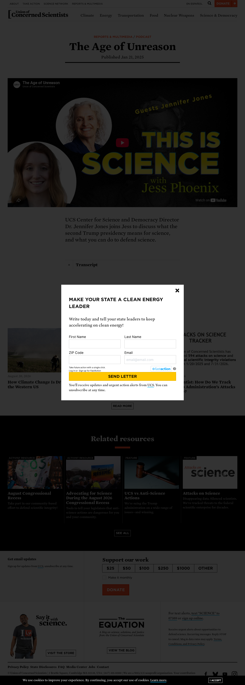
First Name (77, 337)
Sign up (82, 370)
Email (128, 353)
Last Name (132, 337)
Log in (72, 370)
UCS (150, 385)
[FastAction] (161, 369)
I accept (215, 680)
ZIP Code (76, 353)
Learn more (158, 680)
